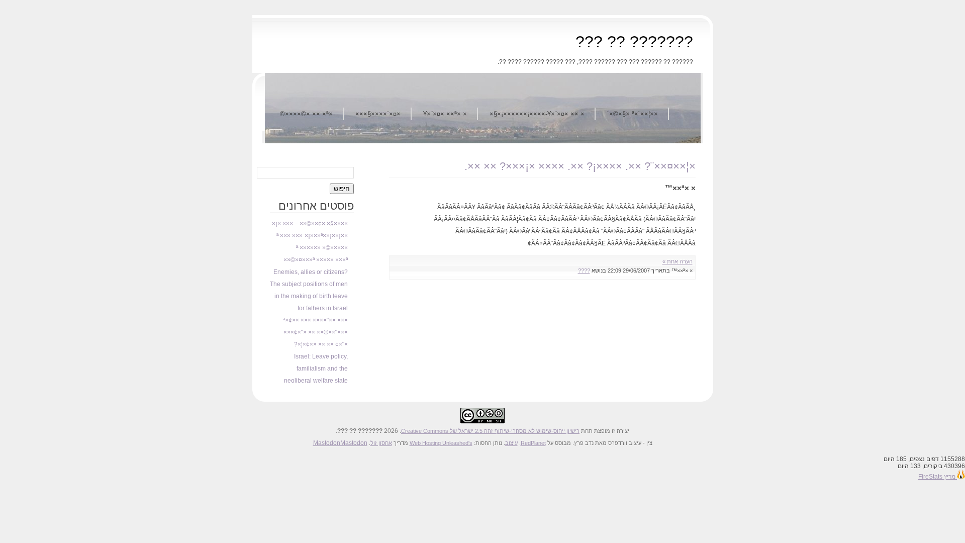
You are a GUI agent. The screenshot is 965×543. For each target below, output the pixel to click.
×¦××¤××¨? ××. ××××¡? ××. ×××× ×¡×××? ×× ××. (580, 166)
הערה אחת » (677, 261)
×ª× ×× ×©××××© (306, 114)
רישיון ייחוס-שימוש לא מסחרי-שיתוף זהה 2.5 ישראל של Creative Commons (490, 431)
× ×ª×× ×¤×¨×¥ (445, 114)
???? (584, 270)
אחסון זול (381, 443)
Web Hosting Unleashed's (441, 443)
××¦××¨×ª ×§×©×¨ (632, 114)
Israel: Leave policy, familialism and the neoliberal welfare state (316, 368)
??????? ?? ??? (634, 42)
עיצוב (511, 443)
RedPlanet (533, 443)
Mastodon (326, 442)
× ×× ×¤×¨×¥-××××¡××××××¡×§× (537, 114)
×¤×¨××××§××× (378, 114)
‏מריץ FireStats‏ (937, 476)
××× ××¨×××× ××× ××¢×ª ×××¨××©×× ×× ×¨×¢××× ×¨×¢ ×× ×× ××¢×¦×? (315, 332)
